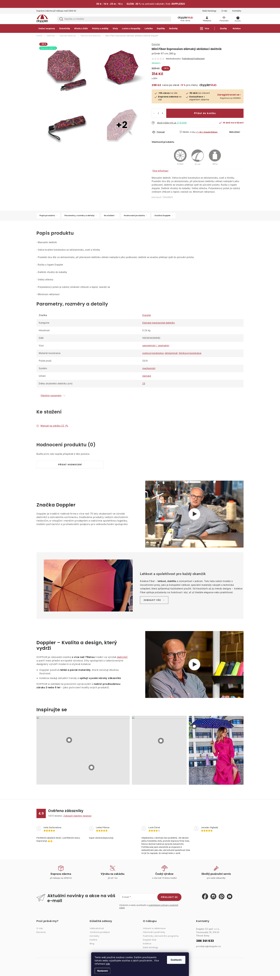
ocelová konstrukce (152, 353)
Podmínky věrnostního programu (161, 936)
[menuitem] (46, 28)
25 (143, 383)
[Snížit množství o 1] (154, 113)
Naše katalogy (209, 11)
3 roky (192, 132)
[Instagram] (213, 896)
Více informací (160, 170)
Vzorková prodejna (100, 932)
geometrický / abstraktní (155, 345)
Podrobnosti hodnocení (193, 58)
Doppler (156, 44)
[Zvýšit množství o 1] (162, 113)
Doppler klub (149, 940)
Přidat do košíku (205, 113)
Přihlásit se (169, 897)
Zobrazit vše (152, 600)
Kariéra (93, 940)
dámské (146, 376)
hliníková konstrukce (190, 353)
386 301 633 (205, 941)
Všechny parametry (51, 395)
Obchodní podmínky (154, 932)
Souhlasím (176, 959)
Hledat (61, 19)
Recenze (41, 932)
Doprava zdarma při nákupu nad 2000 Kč (56, 11)
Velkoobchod (97, 928)
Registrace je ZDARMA (229, 96)
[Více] (204, 28)
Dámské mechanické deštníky (158, 322)
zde (108, 963)
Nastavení (102, 970)
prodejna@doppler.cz (208, 946)
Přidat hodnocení (70, 464)
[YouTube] (229, 897)
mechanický (148, 368)
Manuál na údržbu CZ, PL (54, 425)
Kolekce (147, 944)
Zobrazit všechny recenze (77, 815)
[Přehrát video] (194, 514)
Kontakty (236, 11)
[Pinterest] (221, 897)
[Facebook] (205, 896)
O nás (224, 11)
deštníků (122, 657)
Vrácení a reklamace (154, 928)
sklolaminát (171, 353)
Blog (92, 944)
